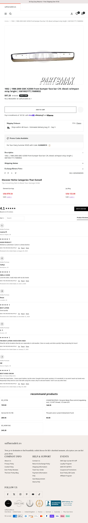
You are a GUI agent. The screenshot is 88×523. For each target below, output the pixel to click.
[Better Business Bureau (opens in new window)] (59, 503)
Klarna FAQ (36, 482)
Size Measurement (38, 479)
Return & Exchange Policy (41, 464)
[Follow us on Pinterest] (26, 494)
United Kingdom (30, 512)
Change (78, 123)
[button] (80, 110)
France (40, 512)
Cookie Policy (9, 467)
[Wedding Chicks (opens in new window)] (8, 503)
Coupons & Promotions (68, 470)
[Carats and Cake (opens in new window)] (19, 503)
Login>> (9, 197)
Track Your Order (38, 470)
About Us (8, 461)
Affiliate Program (66, 476)
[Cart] (82, 14)
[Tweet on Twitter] (12, 173)
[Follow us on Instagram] (20, 494)
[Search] (10, 14)
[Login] (72, 14)
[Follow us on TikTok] (39, 494)
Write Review (81, 209)
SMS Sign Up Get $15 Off (68, 461)
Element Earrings (8, 188)
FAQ (33, 476)
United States (17, 512)
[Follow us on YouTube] (33, 494)
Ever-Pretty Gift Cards (67, 473)
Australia (57, 512)
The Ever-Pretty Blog (12, 473)
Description (9, 152)
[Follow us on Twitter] (14, 494)
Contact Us (36, 461)
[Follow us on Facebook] (8, 494)
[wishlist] (77, 13)
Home (6, 21)
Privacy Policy (9, 464)
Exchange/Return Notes (13, 169)
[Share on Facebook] (5, 173)
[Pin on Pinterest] (8, 173)
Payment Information (39, 473)
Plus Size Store (68, 512)
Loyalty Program (66, 464)
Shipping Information (39, 467)
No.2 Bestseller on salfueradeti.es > (18, 99)
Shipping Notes (11, 163)
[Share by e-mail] (15, 173)
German (48, 512)
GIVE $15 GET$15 (66, 467)
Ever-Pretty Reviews (11, 470)
